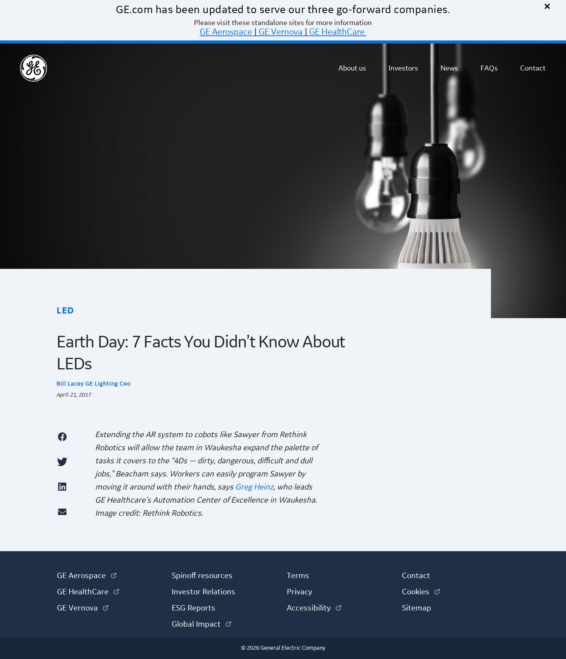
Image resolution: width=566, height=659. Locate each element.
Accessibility (314, 608)
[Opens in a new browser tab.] (72, 436)
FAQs (489, 68)
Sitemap (416, 608)
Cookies (421, 592)
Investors (403, 68)
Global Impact (201, 624)
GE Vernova (281, 32)
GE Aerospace (226, 32)
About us (352, 68)
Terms (298, 576)
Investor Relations (203, 592)
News (449, 68)
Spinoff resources (202, 576)
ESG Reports (193, 608)
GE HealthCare (337, 32)
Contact (533, 68)
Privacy (299, 592)
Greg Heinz (254, 487)
